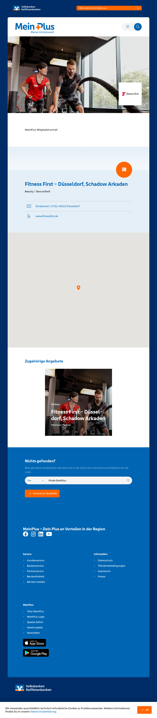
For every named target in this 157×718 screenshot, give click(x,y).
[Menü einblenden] (127, 27)
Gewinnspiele (35, 627)
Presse (101, 576)
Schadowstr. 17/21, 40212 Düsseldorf (58, 206)
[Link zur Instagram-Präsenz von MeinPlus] (33, 534)
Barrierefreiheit (35, 576)
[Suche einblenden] (138, 27)
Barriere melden (36, 582)
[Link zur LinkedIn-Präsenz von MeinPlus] (40, 534)
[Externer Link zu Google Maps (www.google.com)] (29, 206)
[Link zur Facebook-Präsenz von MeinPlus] (25, 534)
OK (147, 709)
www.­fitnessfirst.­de (47, 216)
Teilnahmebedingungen (111, 565)
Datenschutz (105, 560)
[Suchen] (128, 480)
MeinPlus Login (36, 616)
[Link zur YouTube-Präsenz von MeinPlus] (49, 534)
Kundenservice (35, 560)
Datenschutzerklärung (43, 711)
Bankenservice (35, 565)
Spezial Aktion (35, 622)
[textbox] (109, 8)
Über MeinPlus (35, 611)
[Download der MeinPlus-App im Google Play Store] (36, 653)
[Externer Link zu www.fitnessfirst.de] (29, 216)
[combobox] (109, 8)
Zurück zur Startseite (45, 493)
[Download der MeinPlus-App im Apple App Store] (34, 643)
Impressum (104, 571)
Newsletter (33, 632)
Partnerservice (35, 571)
